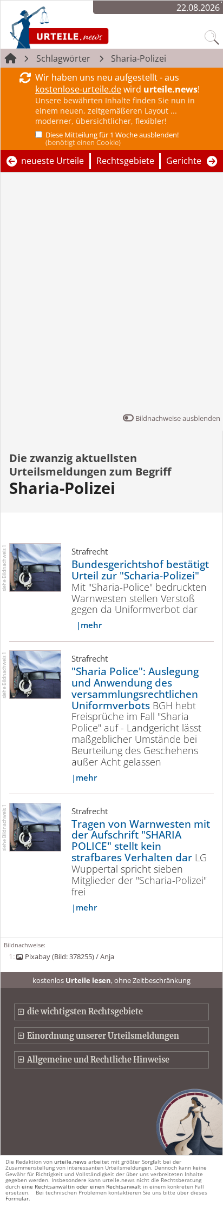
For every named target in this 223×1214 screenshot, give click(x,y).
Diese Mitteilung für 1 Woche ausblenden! (112, 138)
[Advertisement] (111, 295)
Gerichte (183, 161)
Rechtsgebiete (125, 161)
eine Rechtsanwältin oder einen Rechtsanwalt (81, 1186)
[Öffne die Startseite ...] (87, 27)
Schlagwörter (63, 58)
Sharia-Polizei (138, 58)
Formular (17, 1198)
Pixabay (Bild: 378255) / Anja (69, 956)
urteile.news (70, 1161)
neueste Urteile (52, 161)
